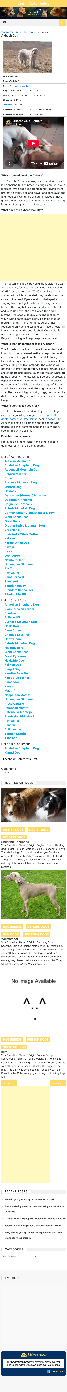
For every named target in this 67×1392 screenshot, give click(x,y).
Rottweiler (12, 573)
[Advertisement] (33, 247)
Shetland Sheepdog (15, 841)
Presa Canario (14, 703)
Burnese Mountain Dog (21, 482)
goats (4, 419)
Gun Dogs (11, 934)
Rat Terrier (12, 568)
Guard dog (25, 85)
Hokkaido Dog (14, 660)
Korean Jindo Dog (17, 542)
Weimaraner (9, 939)
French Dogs (38, 1039)
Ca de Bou (12, 626)
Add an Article (39, 3)
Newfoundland (15, 560)
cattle (53, 415)
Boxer (9, 478)
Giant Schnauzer (16, 517)
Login (22, 3)
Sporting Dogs (36, 934)
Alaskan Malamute (17, 461)
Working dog (15, 85)
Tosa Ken (11, 738)
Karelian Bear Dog (17, 673)
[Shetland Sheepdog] (33, 805)
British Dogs (13, 829)
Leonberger (13, 555)
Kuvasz (10, 547)
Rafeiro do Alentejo (18, 712)
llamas (33, 419)
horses (14, 419)
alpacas (50, 419)
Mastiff (10, 690)
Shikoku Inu (13, 729)
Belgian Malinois (16, 474)
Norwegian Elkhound (19, 564)
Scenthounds (14, 1047)
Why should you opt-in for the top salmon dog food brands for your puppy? (33, 1235)
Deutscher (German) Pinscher (25, 495)
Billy (4, 1051)
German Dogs (38, 926)
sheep (45, 415)
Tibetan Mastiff (15, 594)
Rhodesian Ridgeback (20, 716)
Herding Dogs (14, 837)
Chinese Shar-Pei (17, 634)
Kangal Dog (12, 669)
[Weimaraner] (33, 894)
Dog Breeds (38, 829)
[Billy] (33, 999)
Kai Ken (10, 538)
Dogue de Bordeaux (18, 504)
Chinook (10, 491)
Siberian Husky (15, 585)
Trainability (8, 104)
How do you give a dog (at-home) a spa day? (29, 1199)
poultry (23, 419)
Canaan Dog (13, 487)
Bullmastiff (12, 617)
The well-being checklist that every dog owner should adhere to (35, 1209)
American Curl (59, 1083)
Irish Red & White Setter (21, 534)
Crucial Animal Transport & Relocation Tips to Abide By (35, 1218)
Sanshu (10, 725)
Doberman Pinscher (18, 499)
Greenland (12, 529)
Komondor (12, 682)
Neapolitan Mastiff (18, 695)
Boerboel (11, 613)
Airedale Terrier (11, 1083)
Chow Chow (13, 639)
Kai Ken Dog (13, 664)
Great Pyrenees (15, 656)
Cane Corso (13, 630)
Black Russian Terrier (19, 609)
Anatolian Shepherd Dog (22, 465)
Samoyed (11, 581)
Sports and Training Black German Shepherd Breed (33, 1225)
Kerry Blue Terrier (17, 677)
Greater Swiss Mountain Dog (25, 525)
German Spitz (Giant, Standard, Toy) (30, 512)
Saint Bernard (14, 577)
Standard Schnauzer (19, 590)
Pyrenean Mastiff (17, 707)
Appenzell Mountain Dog (22, 469)
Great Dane (12, 521)
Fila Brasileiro (14, 647)
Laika (8, 551)
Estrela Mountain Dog (20, 508)
